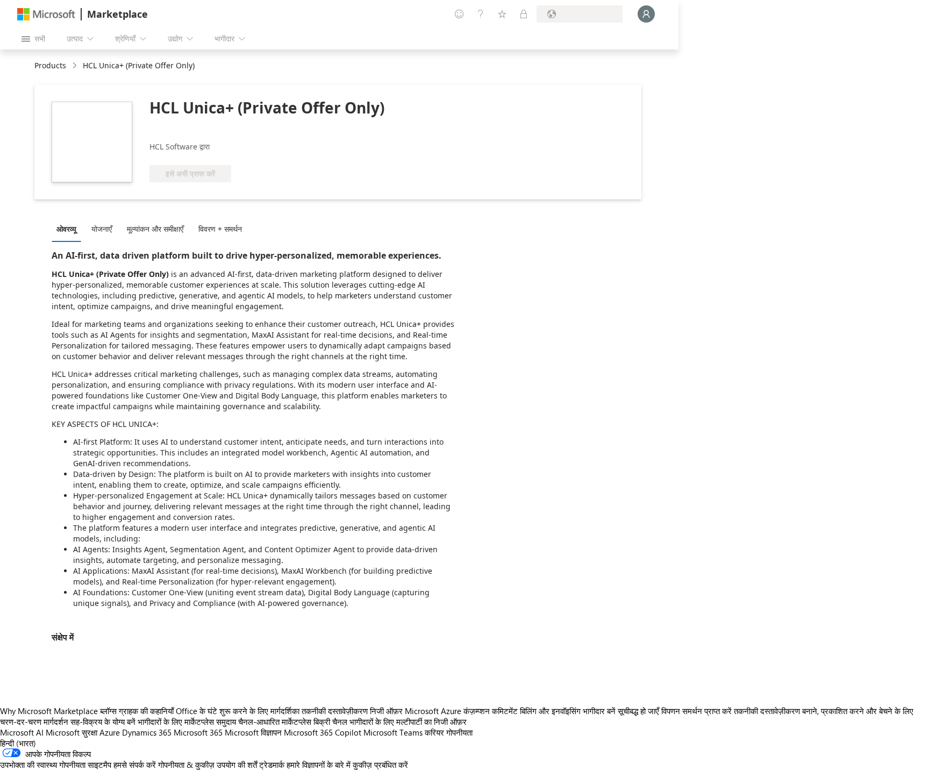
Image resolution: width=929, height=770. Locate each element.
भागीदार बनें (599, 710)
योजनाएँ (101, 229)
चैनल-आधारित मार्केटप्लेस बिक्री (284, 721)
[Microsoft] (46, 14)
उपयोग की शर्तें (237, 764)
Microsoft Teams (393, 732)
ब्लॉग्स (108, 710)
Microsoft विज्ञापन (253, 732)
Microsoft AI (22, 732)
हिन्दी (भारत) (18, 743)
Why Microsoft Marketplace (49, 710)
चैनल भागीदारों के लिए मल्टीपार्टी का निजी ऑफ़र (399, 721)
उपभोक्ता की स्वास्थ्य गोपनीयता (42, 764)
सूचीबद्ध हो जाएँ (638, 710)
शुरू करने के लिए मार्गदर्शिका (259, 710)
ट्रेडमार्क (271, 764)
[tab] (69, 228)
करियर (434, 732)
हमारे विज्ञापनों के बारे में (319, 764)
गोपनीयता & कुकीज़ (186, 764)
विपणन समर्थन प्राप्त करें (696, 710)
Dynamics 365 (146, 732)
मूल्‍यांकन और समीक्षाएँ (155, 229)
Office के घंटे (196, 710)
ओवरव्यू (66, 229)
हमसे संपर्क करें (134, 764)
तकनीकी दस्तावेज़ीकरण (335, 710)
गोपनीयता (459, 732)
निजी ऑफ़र (386, 710)
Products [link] (50, 65)
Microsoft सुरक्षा (71, 732)
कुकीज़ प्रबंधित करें (380, 764)
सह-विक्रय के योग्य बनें (102, 721)
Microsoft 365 (198, 732)
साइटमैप (99, 764)
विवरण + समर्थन (220, 229)
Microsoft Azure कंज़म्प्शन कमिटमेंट (462, 710)
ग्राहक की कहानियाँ (146, 710)
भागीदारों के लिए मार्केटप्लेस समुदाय (187, 721)
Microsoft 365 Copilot (322, 732)
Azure (109, 732)
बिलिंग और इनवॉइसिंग (550, 710)
